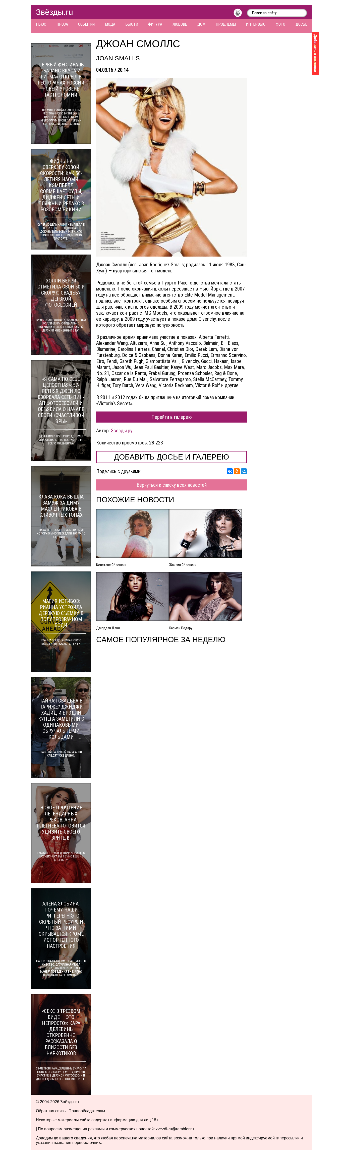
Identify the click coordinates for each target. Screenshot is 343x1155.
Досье (301, 24)
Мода (110, 24)
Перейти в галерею (171, 417)
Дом (201, 24)
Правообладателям (87, 1111)
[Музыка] (240, 14)
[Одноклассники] (237, 471)
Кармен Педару (180, 628)
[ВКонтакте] (230, 471)
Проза (62, 24)
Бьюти (132, 24)
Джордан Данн (108, 628)
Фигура (155, 24)
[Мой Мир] (244, 471)
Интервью (255, 24)
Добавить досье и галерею (171, 457)
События (86, 24)
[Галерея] (171, 167)
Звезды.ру (121, 431)
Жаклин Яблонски (182, 565)
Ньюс (41, 24)
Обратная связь (51, 1111)
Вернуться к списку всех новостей (172, 485)
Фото (280, 24)
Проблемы (226, 24)
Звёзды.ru (54, 12)
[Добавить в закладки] (315, 53)
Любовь (180, 24)
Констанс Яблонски (111, 565)
